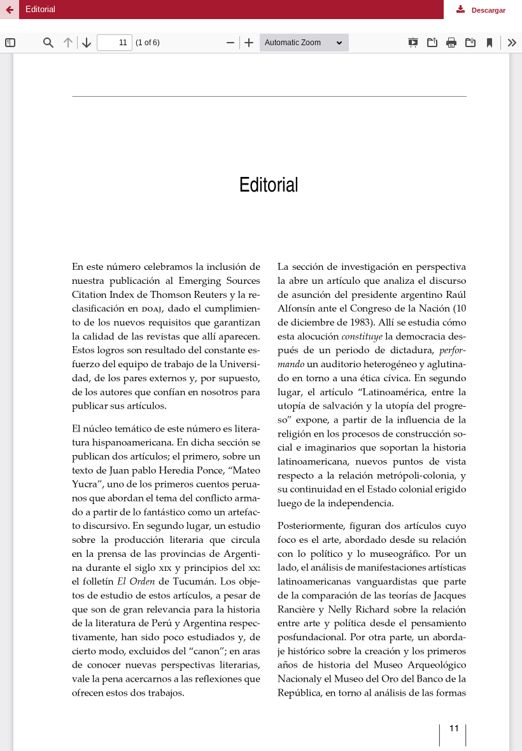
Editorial (40, 9)
